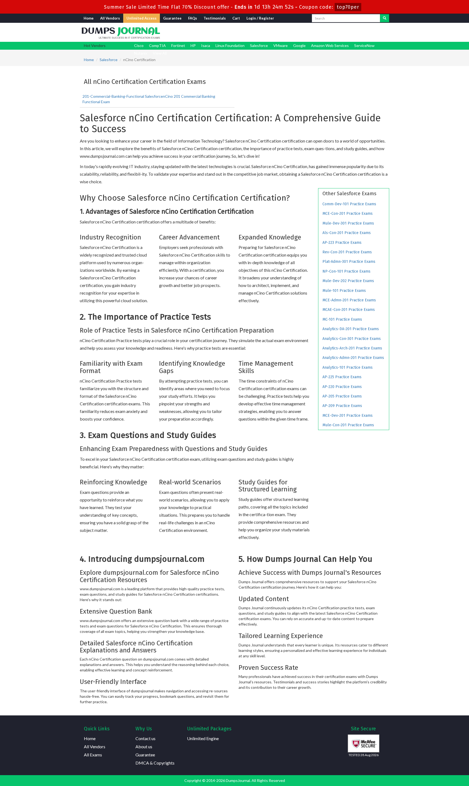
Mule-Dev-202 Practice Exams (348, 281)
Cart (236, 18)
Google (299, 45)
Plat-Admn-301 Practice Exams (348, 261)
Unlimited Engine (203, 738)
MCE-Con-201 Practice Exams (347, 213)
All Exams (93, 754)
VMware (280, 45)
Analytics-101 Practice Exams (347, 367)
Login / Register (260, 18)
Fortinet (178, 45)
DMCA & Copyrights (155, 762)
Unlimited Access (141, 18)
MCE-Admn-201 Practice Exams (349, 300)
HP (193, 45)
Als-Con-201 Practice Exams (346, 233)
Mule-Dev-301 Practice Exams (348, 223)
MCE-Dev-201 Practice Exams (347, 415)
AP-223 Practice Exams (342, 242)
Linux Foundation (230, 45)
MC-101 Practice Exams (342, 319)
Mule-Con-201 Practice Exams (348, 425)
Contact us (145, 738)
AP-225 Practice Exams (342, 377)
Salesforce (259, 45)
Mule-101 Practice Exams (344, 290)
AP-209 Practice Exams (342, 405)
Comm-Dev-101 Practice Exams (349, 204)
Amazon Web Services (330, 45)
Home (89, 18)
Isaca (205, 45)
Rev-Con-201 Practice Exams (347, 252)
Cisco (139, 45)
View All (160, 53)
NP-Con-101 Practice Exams (346, 271)
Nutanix (140, 53)
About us (143, 746)
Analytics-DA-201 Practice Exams (350, 329)
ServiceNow (364, 45)
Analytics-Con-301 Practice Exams (351, 338)
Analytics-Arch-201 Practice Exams (352, 348)
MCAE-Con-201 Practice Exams (348, 309)
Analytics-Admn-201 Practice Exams (353, 357)
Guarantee (172, 18)
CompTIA (157, 45)
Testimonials (215, 18)
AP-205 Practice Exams (342, 396)
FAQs (192, 18)
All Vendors (110, 18)
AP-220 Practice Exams (342, 386)
